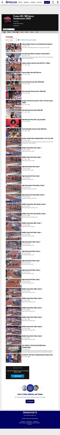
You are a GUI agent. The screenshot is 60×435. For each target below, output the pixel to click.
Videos (22, 32)
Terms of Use (35, 421)
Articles (32, 32)
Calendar (32, 2)
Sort (7, 40)
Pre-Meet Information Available (28, 40)
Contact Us (23, 421)
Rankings (26, 2)
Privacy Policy (29, 421)
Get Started (30, 401)
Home (4, 32)
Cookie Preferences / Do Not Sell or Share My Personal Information (29, 423)
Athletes (39, 2)
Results (20, 2)
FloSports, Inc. (33, 415)
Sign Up (47, 2)
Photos (26, 32)
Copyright (29, 415)
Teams (37, 32)
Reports (15, 32)
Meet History (5, 29)
